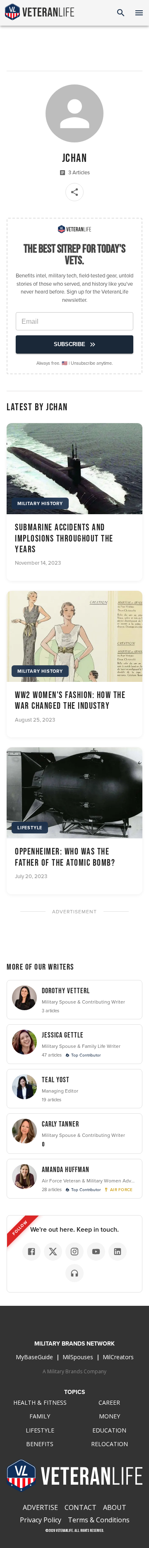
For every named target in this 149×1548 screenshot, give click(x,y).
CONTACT (80, 1507)
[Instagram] (74, 1251)
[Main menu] (139, 13)
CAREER (109, 1402)
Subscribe (69, 344)
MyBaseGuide (34, 1357)
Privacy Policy (40, 1519)
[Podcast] (74, 1273)
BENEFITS (39, 1444)
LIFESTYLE (40, 1430)
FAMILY (39, 1416)
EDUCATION (109, 1430)
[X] (53, 1251)
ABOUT (114, 1507)
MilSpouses (77, 1357)
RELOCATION (109, 1444)
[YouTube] (96, 1251)
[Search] (121, 13)
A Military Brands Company (74, 1371)
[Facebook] (31, 1251)
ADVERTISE (40, 1507)
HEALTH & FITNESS (40, 1402)
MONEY (109, 1416)
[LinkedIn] (117, 1251)
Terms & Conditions (99, 1519)
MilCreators (118, 1357)
